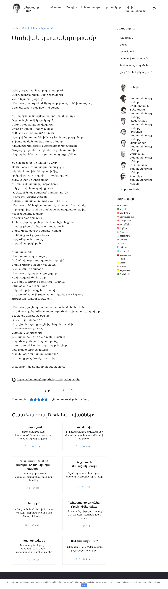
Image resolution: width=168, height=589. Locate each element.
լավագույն (126, 38)
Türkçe (123, 266)
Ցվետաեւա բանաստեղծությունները (141, 113)
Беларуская (125, 220)
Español (123, 262)
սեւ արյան (34, 503)
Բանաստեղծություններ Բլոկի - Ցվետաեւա (84, 504)
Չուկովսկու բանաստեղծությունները (141, 158)
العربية (123, 209)
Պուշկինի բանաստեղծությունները (141, 135)
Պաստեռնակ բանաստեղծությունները (141, 124)
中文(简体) (125, 224)
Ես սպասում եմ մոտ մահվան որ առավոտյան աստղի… (33, 465)
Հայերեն (125, 213)
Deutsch (123, 239)
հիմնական (55, 7)
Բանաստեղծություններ (134, 65)
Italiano (123, 247)
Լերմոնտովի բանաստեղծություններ (141, 147)
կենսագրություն (91, 7)
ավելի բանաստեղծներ (135, 9)
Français (124, 232)
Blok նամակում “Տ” (84, 541)
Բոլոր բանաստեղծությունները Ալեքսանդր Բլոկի (48, 379)
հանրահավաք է (33, 540)
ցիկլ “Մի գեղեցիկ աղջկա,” (136, 72)
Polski (122, 259)
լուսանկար (113, 7)
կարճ (123, 44)
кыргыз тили (126, 255)
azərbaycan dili (127, 217)
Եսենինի (135, 87)
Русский (124, 205)
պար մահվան (84, 427)
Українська (125, 270)
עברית (122, 243)
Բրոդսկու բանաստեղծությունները (141, 180)
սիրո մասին (127, 51)
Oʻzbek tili (125, 274)
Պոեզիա (71, 7)
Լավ (84, 585)
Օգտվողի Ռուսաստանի (134, 58)
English (123, 228)
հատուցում (34, 427)
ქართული (125, 236)
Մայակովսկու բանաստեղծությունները (141, 169)
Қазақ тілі (124, 251)
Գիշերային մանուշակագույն (84, 464)
